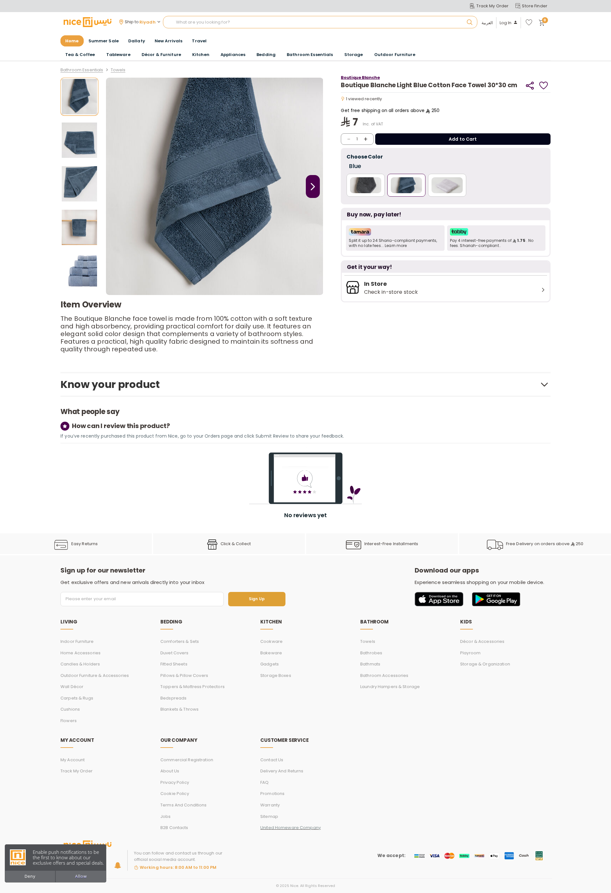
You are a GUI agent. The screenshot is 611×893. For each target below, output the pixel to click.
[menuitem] (103, 41)
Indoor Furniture (77, 641)
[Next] (313, 186)
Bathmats (370, 664)
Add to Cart (463, 139)
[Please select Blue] (406, 185)
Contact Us (271, 760)
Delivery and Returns (282, 771)
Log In (506, 22)
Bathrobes (371, 653)
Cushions (70, 709)
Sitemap (269, 816)
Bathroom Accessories (384, 675)
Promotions (272, 794)
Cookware (271, 641)
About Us (169, 771)
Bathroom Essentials (81, 70)
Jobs (165, 816)
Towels (118, 70)
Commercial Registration (186, 760)
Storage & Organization (485, 664)
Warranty (270, 805)
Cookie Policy (174, 794)
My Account (72, 760)
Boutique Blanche (360, 77)
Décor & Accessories (482, 641)
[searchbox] (320, 22)
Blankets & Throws (179, 709)
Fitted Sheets (173, 664)
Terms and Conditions (183, 805)
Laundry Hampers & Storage (390, 687)
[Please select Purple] (447, 185)
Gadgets (269, 664)
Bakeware (271, 653)
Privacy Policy (174, 782)
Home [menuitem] (72, 41)
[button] (395, 238)
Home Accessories (80, 653)
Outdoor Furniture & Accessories (94, 675)
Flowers (68, 721)
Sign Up (256, 599)
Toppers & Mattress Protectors (192, 687)
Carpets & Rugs (76, 698)
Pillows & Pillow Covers (184, 675)
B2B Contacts (174, 828)
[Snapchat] (117, 865)
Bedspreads (173, 698)
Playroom (470, 653)
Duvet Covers (174, 653)
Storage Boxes (275, 675)
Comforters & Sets (179, 641)
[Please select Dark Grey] (366, 185)
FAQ (264, 782)
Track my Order (76, 771)
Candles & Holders (80, 664)
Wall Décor (71, 687)
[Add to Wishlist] (544, 85)
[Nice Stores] (87, 22)
